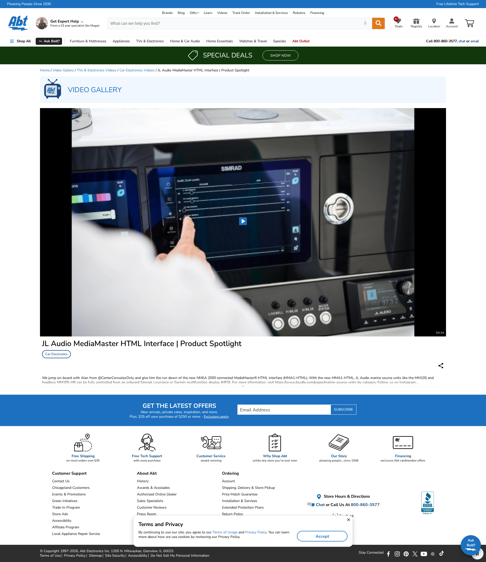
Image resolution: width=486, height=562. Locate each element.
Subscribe (343, 409)
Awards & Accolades (153, 487)
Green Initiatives (64, 500)
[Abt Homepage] (18, 23)
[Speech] (365, 23)
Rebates (299, 13)
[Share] (441, 366)
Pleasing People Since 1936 (29, 4)
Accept (322, 536)
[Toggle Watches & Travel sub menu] (269, 41)
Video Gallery (63, 70)
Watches (253, 41)
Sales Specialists (150, 500)
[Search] (378, 23)
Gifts (193, 13)
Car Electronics (56, 354)
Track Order (241, 13)
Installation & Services (271, 13)
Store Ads (60, 514)
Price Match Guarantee (239, 494)
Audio (185, 41)
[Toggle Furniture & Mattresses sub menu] (108, 41)
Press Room (146, 514)
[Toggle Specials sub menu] (288, 41)
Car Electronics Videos (137, 70)
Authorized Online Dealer (157, 494)
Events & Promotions (69, 494)
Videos (222, 13)
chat (462, 41)
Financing (317, 13)
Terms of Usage (225, 532)
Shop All (24, 41)
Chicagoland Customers (71, 487)
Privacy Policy (256, 532)
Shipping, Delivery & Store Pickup (248, 487)
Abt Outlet (301, 41)
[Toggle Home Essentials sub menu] (235, 41)
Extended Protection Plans (243, 507)
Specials (279, 41)
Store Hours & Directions (346, 496)
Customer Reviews (152, 507)
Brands (167, 13)
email (475, 41)
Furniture (88, 41)
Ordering (230, 473)
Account (228, 481)
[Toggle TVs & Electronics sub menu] (166, 41)
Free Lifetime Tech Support (457, 4)
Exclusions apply (216, 416)
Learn (208, 13)
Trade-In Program (66, 507)
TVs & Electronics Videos (96, 70)
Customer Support (69, 473)
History (143, 481)
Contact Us (61, 481)
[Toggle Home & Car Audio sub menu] (202, 41)
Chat (320, 505)
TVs (150, 41)
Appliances (121, 41)
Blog (181, 13)
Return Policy (232, 514)
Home (219, 41)
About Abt (147, 473)
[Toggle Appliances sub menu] (132, 41)
